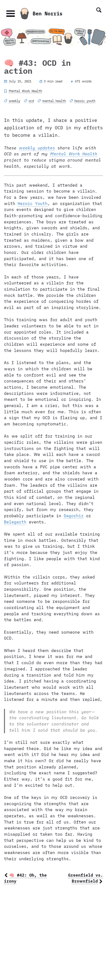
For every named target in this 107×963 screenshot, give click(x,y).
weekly (14, 101)
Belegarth (15, 522)
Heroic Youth (33, 203)
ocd (31, 101)
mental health (54, 101)
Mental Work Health (25, 91)
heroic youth (84, 101)
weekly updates (37, 148)
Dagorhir (74, 515)
